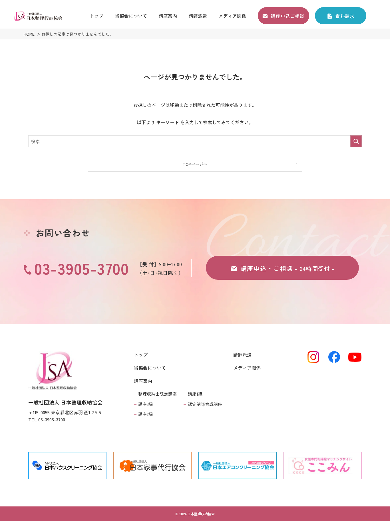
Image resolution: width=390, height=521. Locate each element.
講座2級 (145, 414)
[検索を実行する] (356, 141)
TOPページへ (195, 164)
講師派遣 (242, 354)
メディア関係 (247, 367)
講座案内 (143, 380)
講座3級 (145, 404)
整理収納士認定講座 (157, 394)
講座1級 (195, 394)
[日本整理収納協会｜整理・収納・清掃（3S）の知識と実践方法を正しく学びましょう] (38, 16)
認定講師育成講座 (205, 404)
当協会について (150, 367)
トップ (141, 354)
